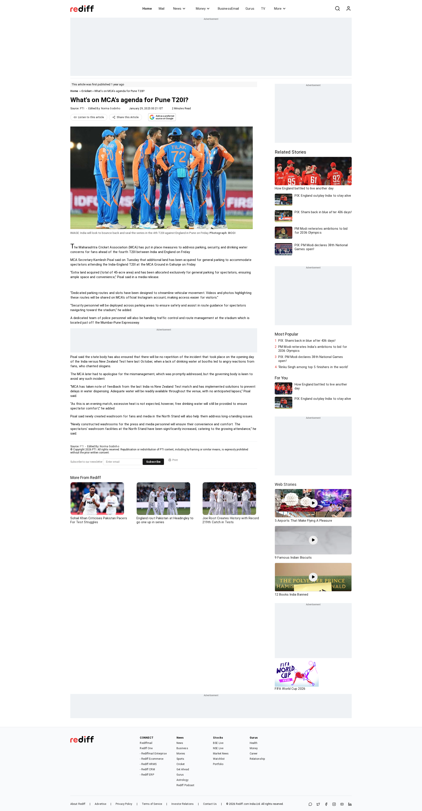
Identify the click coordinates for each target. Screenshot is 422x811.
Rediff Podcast (185, 785)
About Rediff (77, 803)
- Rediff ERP (147, 774)
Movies (180, 753)
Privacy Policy (124, 803)
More (278, 9)
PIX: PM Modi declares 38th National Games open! (310, 359)
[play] (313, 503)
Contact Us (210, 803)
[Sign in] (348, 8)
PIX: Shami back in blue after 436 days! (306, 341)
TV (263, 9)
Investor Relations (182, 803)
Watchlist (219, 758)
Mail (161, 9)
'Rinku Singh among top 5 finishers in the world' (313, 367)
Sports (180, 758)
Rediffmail (146, 743)
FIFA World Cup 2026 (290, 689)
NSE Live (218, 748)
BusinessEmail (228, 9)
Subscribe (153, 461)
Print (175, 460)
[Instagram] (334, 804)
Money (201, 9)
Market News (221, 753)
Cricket (86, 91)
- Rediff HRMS (148, 764)
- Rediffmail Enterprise (153, 753)
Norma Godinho (110, 108)
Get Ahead (182, 769)
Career (254, 753)
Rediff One (146, 748)
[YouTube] (342, 804)
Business (182, 748)
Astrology (182, 780)
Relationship (257, 758)
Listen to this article (91, 117)
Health (254, 743)
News (177, 9)
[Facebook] (326, 804)
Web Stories (285, 484)
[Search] (337, 8)
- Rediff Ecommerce (151, 758)
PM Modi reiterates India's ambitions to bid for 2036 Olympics (312, 349)
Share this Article (128, 117)
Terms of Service (152, 803)
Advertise (100, 803)
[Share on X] (318, 804)
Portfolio (218, 764)
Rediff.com (242, 803)
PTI (82, 108)
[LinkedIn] (350, 804)
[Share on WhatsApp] (310, 804)
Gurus (250, 9)
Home (147, 9)
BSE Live (218, 743)
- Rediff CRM (147, 769)
